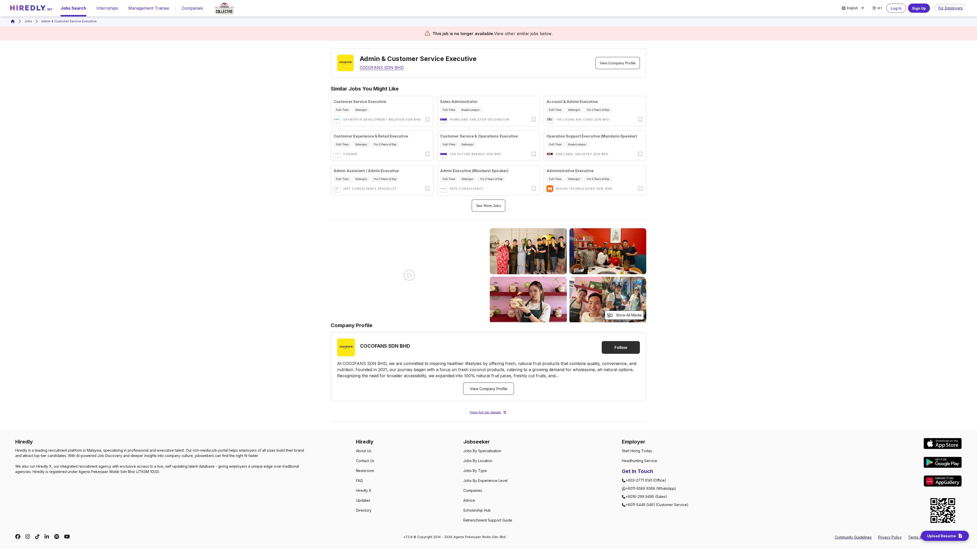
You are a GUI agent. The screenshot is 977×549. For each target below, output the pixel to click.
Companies (192, 8)
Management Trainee (148, 8)
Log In (896, 8)
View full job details (485, 412)
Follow (620, 347)
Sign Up (919, 8)
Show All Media (629, 315)
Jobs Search (73, 8)
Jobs (28, 21)
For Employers (950, 8)
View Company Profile (618, 63)
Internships (107, 8)
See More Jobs (488, 206)
